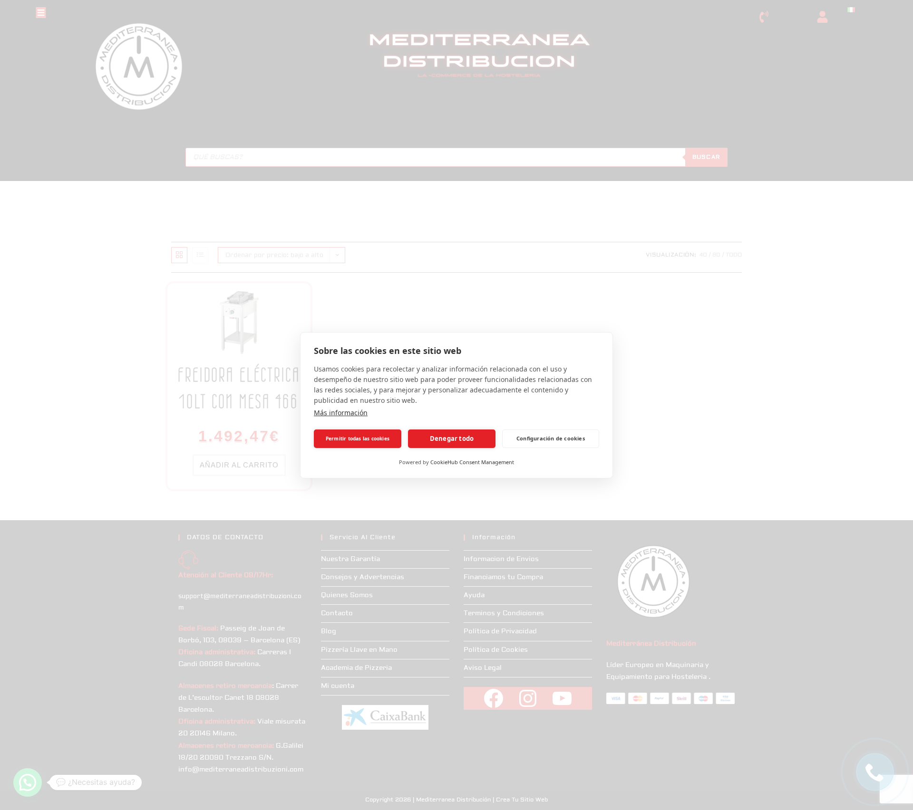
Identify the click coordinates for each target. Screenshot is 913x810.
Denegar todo (452, 438)
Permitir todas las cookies (357, 438)
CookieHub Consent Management (472, 462)
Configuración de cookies (550, 438)
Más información (341, 412)
